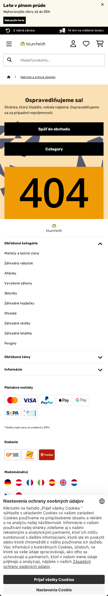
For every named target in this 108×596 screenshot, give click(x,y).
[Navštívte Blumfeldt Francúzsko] (30, 482)
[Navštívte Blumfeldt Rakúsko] (19, 482)
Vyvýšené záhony (18, 283)
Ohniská (10, 313)
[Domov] (13, 77)
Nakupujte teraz (14, 20)
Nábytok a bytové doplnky (38, 77)
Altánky (10, 273)
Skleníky (10, 293)
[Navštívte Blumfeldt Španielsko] (52, 482)
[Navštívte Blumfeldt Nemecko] (7, 482)
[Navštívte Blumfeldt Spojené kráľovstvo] (63, 482)
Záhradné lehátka (18, 333)
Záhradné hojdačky (19, 303)
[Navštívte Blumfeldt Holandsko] (74, 482)
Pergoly (10, 343)
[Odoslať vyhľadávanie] (9, 60)
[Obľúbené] (86, 44)
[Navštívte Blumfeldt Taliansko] (41, 482)
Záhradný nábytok (18, 263)
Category (54, 149)
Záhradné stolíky (17, 323)
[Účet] (73, 44)
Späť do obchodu (54, 129)
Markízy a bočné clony (21, 253)
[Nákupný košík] (100, 44)
